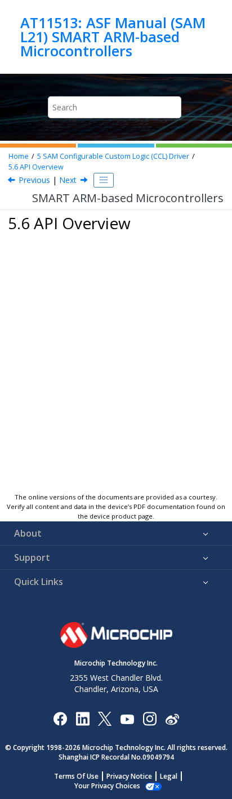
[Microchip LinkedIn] (82, 718)
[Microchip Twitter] (104, 718)
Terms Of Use (76, 776)
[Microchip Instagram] (149, 718)
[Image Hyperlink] (127, 718)
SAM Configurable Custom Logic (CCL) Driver (113, 156)
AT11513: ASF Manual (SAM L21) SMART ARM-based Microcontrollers (113, 37)
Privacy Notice (129, 776)
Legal (168, 776)
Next (68, 180)
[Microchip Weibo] (172, 718)
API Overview (36, 167)
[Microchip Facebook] (60, 718)
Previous (34, 180)
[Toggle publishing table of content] (103, 180)
